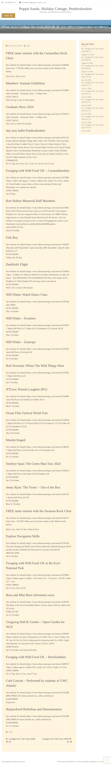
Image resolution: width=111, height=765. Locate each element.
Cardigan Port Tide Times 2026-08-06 (93, 58)
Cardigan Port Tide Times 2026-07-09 (93, 126)
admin (28, 46)
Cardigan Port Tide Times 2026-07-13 (93, 117)
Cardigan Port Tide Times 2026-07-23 (93, 92)
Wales (11, 732)
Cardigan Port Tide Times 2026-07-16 (93, 109)
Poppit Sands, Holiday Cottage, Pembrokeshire (55, 9)
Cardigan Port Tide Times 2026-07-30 (93, 75)
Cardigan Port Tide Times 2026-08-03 (93, 67)
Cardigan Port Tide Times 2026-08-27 (93, 50)
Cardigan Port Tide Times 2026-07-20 (93, 100)
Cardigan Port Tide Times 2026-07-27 (93, 84)
